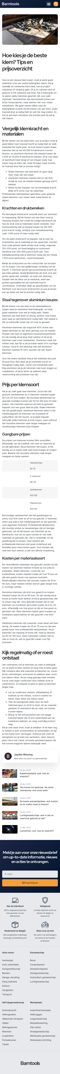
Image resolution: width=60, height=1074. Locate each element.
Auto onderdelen (10, 964)
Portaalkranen (9, 1040)
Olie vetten (35, 1027)
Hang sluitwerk (9, 981)
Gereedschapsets (39, 968)
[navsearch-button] (56, 4)
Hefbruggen (36, 1014)
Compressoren (37, 964)
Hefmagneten (9, 1014)
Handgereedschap (39, 973)
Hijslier (5, 1023)
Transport (7, 994)
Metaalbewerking (39, 1023)
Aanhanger (7, 960)
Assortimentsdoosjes (40, 1010)
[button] (48, 3)
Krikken (6, 986)
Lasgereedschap (38, 1018)
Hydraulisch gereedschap (43, 977)
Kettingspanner (9, 1027)
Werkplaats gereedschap (42, 1035)
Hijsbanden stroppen (12, 1018)
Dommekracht (9, 1010)
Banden (6, 973)
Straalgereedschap (39, 1031)
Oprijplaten (7, 990)
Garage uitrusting (11, 977)
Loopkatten (8, 1035)
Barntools (10, 3)
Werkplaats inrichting (40, 1040)
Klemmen (6, 1031)
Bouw (33, 960)
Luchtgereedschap (39, 981)
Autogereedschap (11, 968)
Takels (5, 1044)
